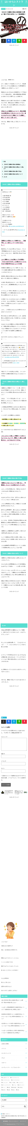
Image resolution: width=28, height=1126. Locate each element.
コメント (4, 736)
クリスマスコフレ (6, 1080)
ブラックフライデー (7, 1085)
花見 (18, 1089)
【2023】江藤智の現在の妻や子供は (12, 171)
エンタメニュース (6, 1053)
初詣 (9, 1087)
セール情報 (13, 1082)
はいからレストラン (14, 3)
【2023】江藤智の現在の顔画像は (11, 164)
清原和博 (22, 423)
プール (14, 1085)
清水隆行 (16, 423)
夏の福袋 (14, 1087)
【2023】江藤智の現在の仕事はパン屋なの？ (13, 168)
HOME (3, 1113)
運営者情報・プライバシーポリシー (10, 1121)
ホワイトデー (21, 1085)
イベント (4, 1048)
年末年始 (20, 1087)
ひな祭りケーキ (6, 1077)
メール (3, 761)
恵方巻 (4, 1089)
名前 (3, 753)
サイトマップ (23, 1121)
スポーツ (3, 8)
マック (4, 1087)
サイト (3, 768)
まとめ (4, 176)
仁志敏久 (10, 423)
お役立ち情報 (5, 1043)
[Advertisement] (14, 60)
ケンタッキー (5, 1082)
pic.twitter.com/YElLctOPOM (12, 357)
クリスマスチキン (16, 1080)
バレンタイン (20, 1082)
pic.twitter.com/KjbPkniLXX (17, 226)
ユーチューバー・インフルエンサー (11, 1067)
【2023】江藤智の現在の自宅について (12, 174)
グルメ (3, 1058)
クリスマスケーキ (15, 1077)
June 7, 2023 (16, 362)
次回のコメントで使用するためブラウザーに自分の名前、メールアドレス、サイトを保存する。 (13, 778)
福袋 (9, 1089)
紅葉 (13, 1089)
